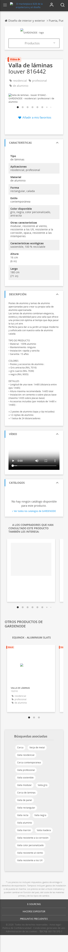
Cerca (20, 747)
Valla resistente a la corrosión (32, 837)
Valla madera (44, 830)
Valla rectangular (26, 807)
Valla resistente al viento (30, 852)
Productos (32, 43)
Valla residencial (25, 755)
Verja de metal (37, 747)
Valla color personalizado (30, 845)
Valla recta (22, 815)
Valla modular (24, 785)
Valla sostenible (25, 777)
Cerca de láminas (26, 792)
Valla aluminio (24, 822)
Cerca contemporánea (29, 762)
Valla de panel (24, 800)
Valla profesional (26, 770)
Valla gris (42, 785)
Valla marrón (24, 830)
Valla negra (40, 815)
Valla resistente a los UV (29, 860)
